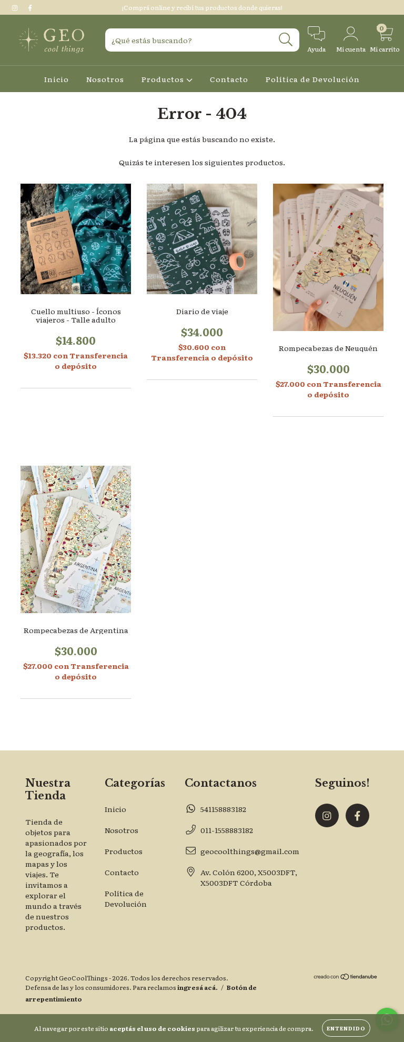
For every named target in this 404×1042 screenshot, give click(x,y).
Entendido (346, 1028)
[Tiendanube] (346, 978)
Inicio (56, 79)
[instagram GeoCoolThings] (15, 7)
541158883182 (223, 809)
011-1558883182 (226, 830)
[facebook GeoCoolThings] (30, 7)
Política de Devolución (313, 79)
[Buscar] (286, 39)
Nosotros (105, 79)
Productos (164, 79)
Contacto (229, 79)
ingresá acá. (197, 987)
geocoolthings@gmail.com (249, 851)
